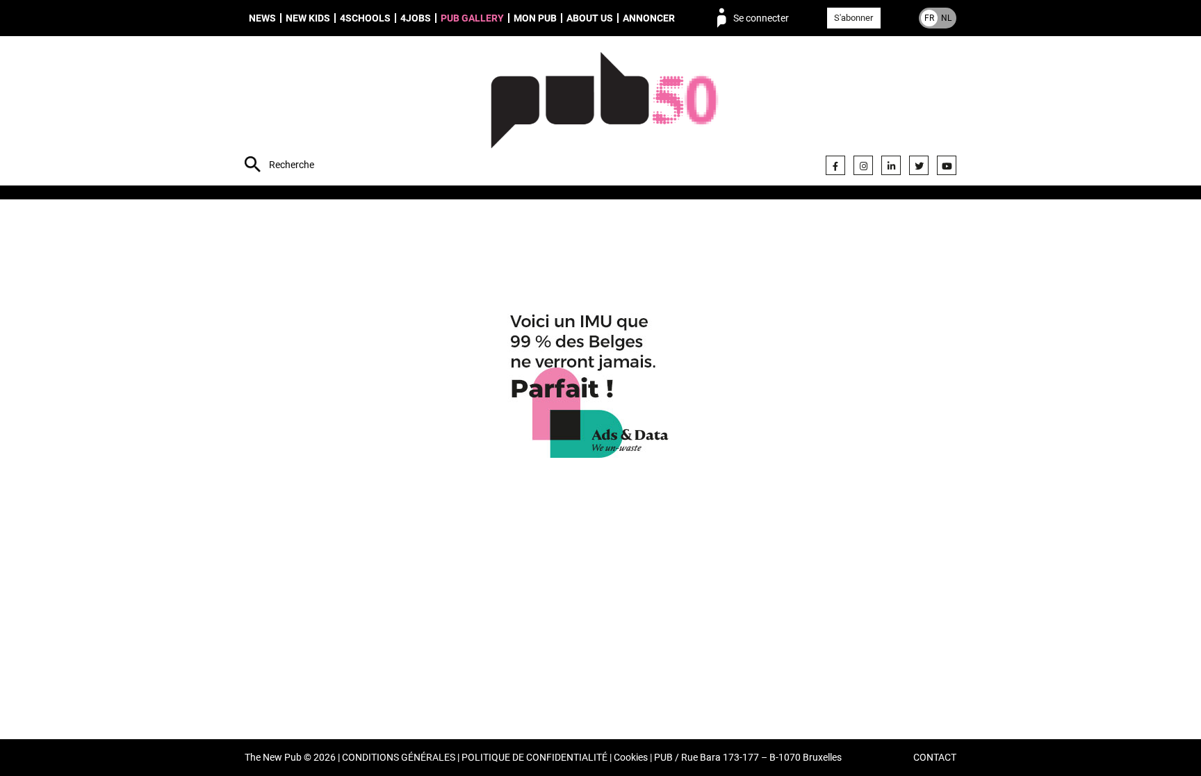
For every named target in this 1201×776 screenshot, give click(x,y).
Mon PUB (535, 18)
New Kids (308, 18)
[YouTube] (946, 165)
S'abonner (853, 18)
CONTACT (934, 757)
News (262, 18)
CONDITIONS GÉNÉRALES (398, 757)
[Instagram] (863, 165)
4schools (365, 18)
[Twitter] (919, 165)
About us (589, 18)
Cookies (631, 757)
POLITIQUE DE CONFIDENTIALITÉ (534, 757)
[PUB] (604, 112)
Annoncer (649, 18)
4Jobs (415, 18)
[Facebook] (835, 165)
